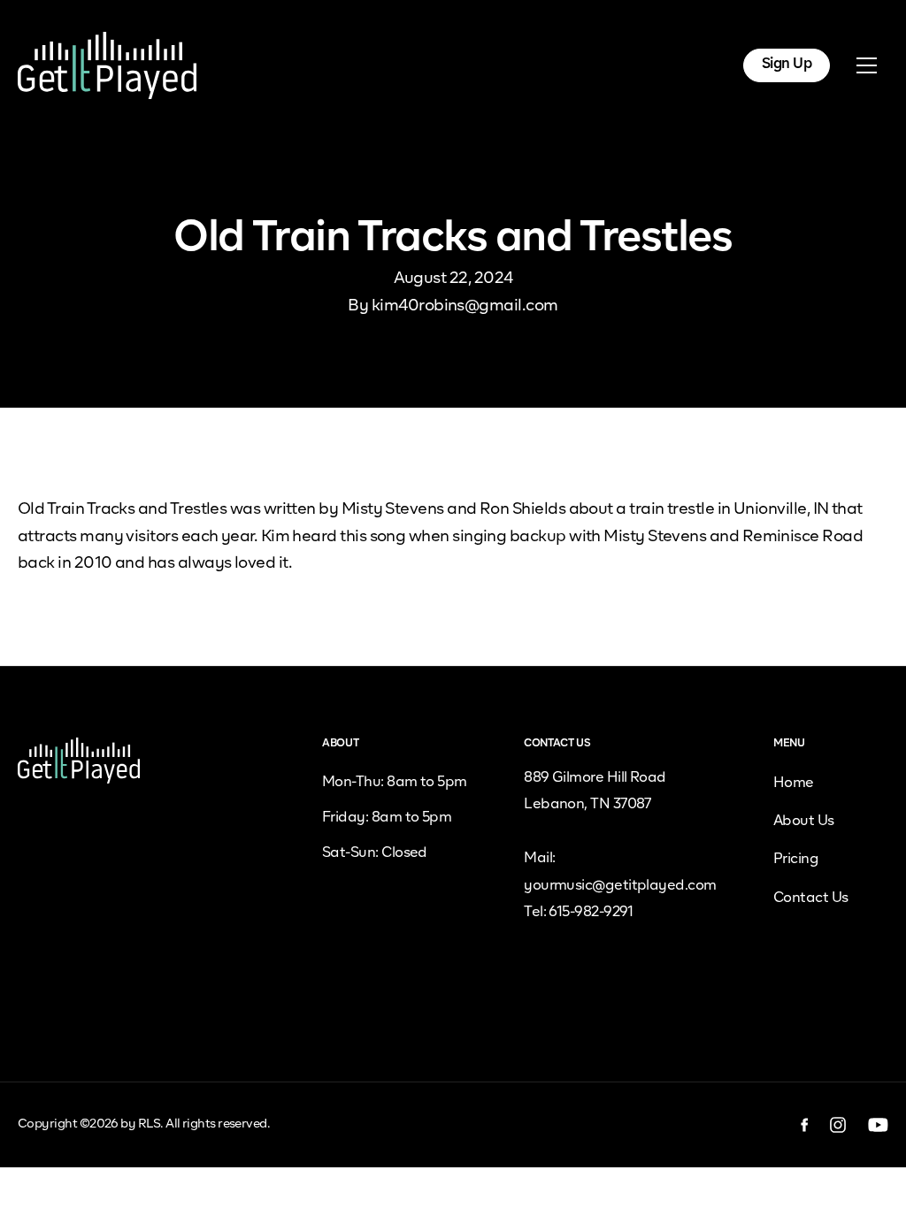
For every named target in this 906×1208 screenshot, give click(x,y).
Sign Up (786, 64)
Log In (690, 64)
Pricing (795, 859)
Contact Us (810, 898)
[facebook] (805, 1125)
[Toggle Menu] (866, 65)
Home (793, 783)
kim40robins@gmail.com (465, 306)
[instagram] (838, 1125)
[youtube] (878, 1125)
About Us (803, 821)
